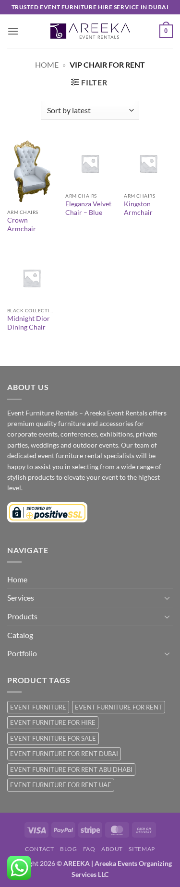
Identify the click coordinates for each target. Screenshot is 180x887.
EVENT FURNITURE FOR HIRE (53, 722)
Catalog (20, 634)
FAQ (89, 848)
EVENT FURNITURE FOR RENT (118, 707)
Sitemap (142, 848)
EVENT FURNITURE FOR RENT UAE (60, 785)
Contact (39, 848)
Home (47, 64)
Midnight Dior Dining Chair (28, 323)
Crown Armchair (21, 224)
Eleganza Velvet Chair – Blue (88, 208)
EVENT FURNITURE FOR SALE (53, 738)
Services (20, 597)
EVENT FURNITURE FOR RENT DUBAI (64, 753)
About (112, 848)
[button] (13, 31)
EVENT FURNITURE (38, 707)
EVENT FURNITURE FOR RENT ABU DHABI (71, 769)
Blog (68, 848)
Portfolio (22, 653)
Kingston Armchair (138, 208)
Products (22, 616)
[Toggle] (167, 597)
